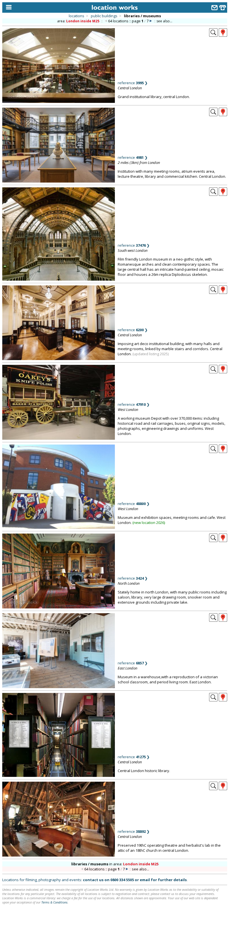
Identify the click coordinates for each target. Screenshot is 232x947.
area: (78, 21)
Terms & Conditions (54, 902)
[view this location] (213, 35)
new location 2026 (149, 522)
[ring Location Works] (222, 8)
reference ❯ (133, 82)
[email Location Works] (214, 8)
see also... (164, 21)
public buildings (104, 15)
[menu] (7, 7)
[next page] (150, 21)
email (145, 879)
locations (76, 15)
